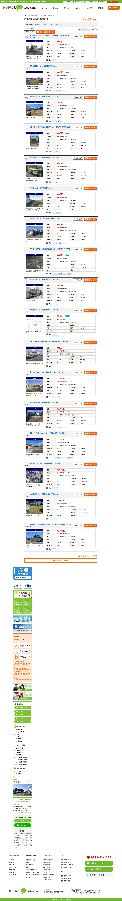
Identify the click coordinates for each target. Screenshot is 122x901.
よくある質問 (19, 678)
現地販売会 (46, 870)
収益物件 (18, 739)
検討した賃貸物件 (31, 870)
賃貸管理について (66, 860)
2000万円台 (19, 752)
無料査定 (23, 657)
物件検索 (69, 1)
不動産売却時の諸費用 (21, 668)
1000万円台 (19, 750)
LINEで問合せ (24, 825)
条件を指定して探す (21, 707)
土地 (61, 24)
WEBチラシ (47, 872)
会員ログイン (47, 877)
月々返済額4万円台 (21, 757)
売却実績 (24, 651)
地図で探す (29, 862)
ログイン (112, 1)
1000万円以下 (20, 748)
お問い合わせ (13, 872)
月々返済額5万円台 (21, 759)
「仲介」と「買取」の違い (23, 664)
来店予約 (91, 1)
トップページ (13, 860)
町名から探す (19, 714)
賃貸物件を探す (30, 860)
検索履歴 (102, 1)
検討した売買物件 (48, 875)
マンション (19, 736)
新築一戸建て (38, 24)
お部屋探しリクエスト (32, 872)
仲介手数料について (21, 671)
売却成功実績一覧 (66, 878)
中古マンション (55, 24)
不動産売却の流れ (20, 661)
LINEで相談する (97, 875)
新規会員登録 (47, 879)
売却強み (24, 646)
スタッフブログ (13, 867)
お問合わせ (115, 7)
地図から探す (19, 711)
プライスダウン (20, 771)
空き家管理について (67, 867)
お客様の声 (12, 870)
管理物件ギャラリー (67, 862)
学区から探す (19, 718)
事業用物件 (19, 741)
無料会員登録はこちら (100, 869)
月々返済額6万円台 (21, 762)
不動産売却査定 (65, 881)
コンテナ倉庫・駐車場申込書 (32, 876)
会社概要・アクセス (24, 813)
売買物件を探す (48, 860)
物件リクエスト (20, 722)
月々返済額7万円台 (21, 764)
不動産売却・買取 (66, 876)
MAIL (22, 820)
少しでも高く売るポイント (23, 675)
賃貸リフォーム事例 (67, 865)
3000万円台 (19, 755)
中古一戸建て (46, 24)
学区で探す (29, 867)
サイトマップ (13, 875)
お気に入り (80, 1)
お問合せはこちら (98, 863)
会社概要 (11, 862)
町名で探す (29, 865)
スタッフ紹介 (13, 865)
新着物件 (18, 773)
